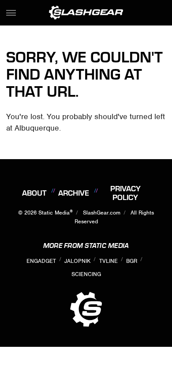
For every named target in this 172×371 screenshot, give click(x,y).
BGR (131, 261)
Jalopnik (77, 261)
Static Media (54, 212)
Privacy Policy (125, 193)
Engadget (41, 261)
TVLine (108, 261)
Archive (73, 193)
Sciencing (86, 274)
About (34, 193)
